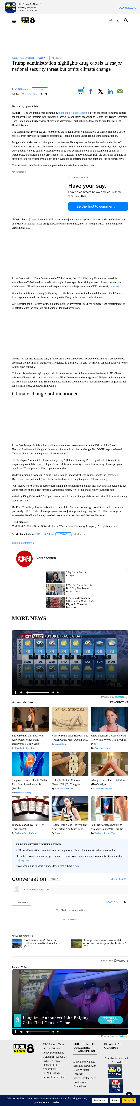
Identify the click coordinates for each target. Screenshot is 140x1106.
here (77, 865)
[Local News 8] (32, 20)
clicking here (22, 860)
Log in (114, 879)
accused (51, 377)
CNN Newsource (23, 89)
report (39, 464)
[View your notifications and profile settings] (124, 902)
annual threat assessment (74, 112)
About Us (61, 1056)
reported (114, 286)
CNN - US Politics (44, 534)
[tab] (21, 902)
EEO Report (49, 1044)
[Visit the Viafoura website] (121, 960)
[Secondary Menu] (16, 20)
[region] (70, 919)
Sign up (122, 879)
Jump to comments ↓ (23, 542)
